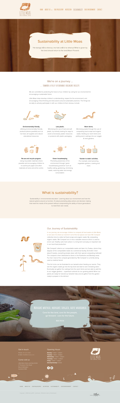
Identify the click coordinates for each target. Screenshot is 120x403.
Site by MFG (31, 393)
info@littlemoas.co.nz (28, 355)
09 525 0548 (26, 353)
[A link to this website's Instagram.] (51, 367)
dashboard (37, 393)
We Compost (95, 235)
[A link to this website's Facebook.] (48, 367)
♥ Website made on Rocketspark (48, 393)
